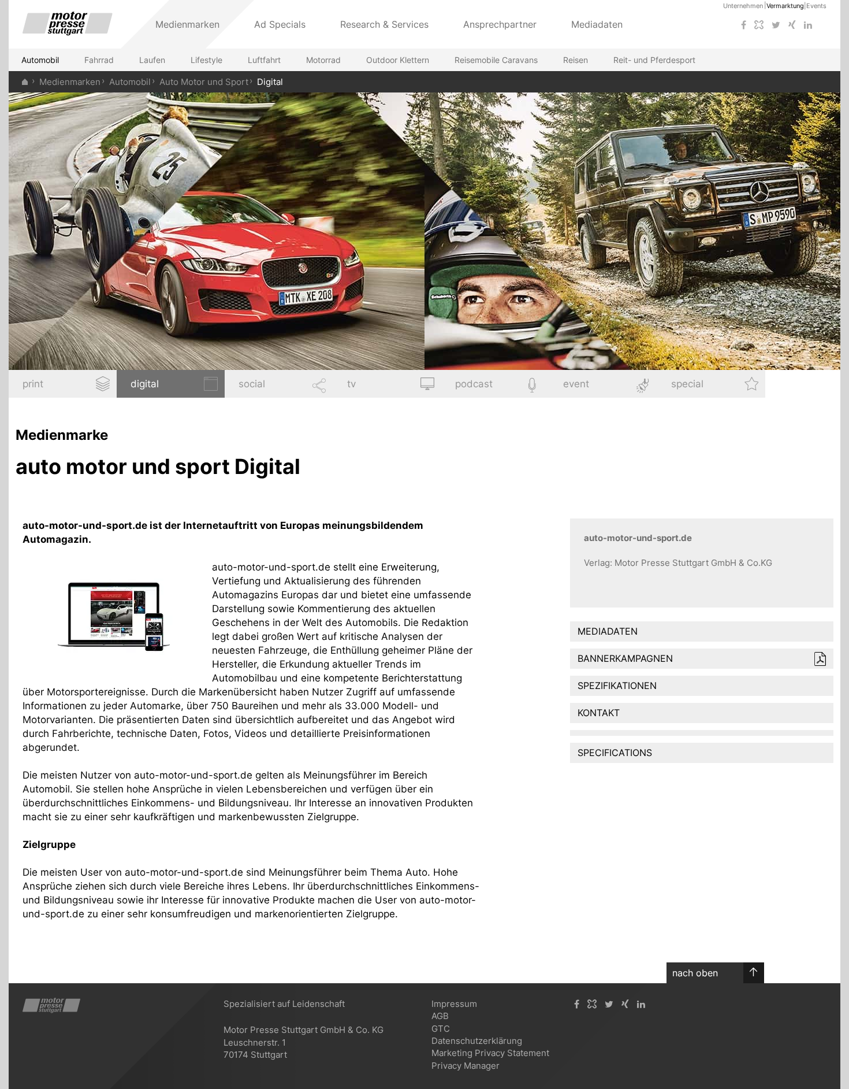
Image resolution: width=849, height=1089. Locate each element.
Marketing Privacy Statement (490, 1052)
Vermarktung (785, 6)
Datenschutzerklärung (476, 1040)
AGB (440, 1015)
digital (145, 384)
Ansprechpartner (500, 24)
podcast (474, 384)
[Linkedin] (808, 25)
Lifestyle (206, 60)
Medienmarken (69, 81)
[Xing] (792, 25)
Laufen (152, 60)
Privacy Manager (465, 1065)
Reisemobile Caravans (496, 60)
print (33, 384)
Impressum (454, 1003)
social (252, 384)
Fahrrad (99, 60)
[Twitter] (776, 25)
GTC (440, 1028)
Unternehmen (743, 6)
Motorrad (323, 60)
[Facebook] (743, 25)
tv (351, 384)
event (576, 384)
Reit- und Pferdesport (654, 60)
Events (816, 6)
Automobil (40, 60)
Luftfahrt (264, 60)
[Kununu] (759, 25)
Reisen (575, 60)
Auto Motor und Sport (203, 81)
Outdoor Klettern (397, 60)
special (687, 384)
